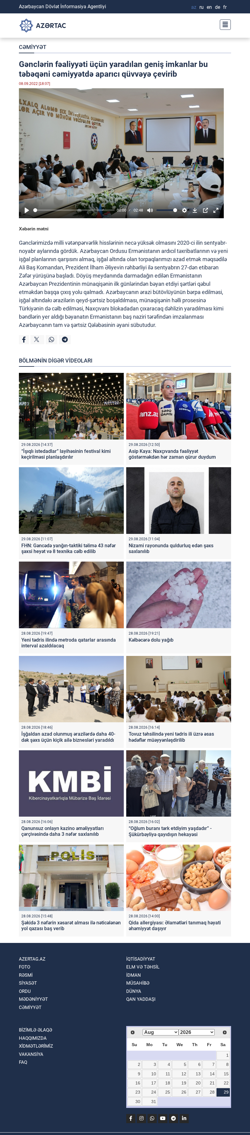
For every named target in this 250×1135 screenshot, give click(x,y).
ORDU (25, 991)
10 (153, 1073)
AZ (193, 7)
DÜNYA (133, 991)
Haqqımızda (33, 1038)
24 (153, 1092)
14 (212, 1073)
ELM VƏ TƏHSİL (142, 967)
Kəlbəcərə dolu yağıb (151, 640)
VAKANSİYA (31, 1054)
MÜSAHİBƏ (137, 983)
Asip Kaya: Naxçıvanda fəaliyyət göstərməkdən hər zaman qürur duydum (172, 454)
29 (226, 1092)
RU (201, 7)
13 (198, 1073)
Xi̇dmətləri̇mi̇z (36, 1046)
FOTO (24, 967)
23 (137, 1092)
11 (168, 1073)
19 (183, 1083)
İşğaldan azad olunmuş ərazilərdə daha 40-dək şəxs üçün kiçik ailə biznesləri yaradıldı (68, 737)
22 (226, 1083)
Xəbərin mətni (33, 228)
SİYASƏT (28, 983)
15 (226, 1073)
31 (153, 1101)
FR (225, 7)
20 (198, 1083)
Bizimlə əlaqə (35, 1030)
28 (212, 1092)
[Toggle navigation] (223, 23)
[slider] (74, 210)
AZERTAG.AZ (32, 959)
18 (167, 1083)
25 (167, 1092)
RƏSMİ (26, 975)
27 (198, 1092)
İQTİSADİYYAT (140, 959)
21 (212, 1083)
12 (183, 1073)
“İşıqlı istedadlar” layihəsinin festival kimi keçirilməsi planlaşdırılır (66, 454)
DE (217, 7)
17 (153, 1083)
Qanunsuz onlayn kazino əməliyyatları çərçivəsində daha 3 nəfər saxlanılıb (62, 831)
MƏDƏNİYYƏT (33, 999)
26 (183, 1092)
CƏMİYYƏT (32, 47)
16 (137, 1083)
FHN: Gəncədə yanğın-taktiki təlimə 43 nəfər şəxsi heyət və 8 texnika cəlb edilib (68, 548)
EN (209, 7)
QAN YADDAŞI (140, 999)
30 (137, 1101)
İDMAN (133, 975)
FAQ (23, 1062)
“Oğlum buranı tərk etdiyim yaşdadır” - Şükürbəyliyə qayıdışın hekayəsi (170, 831)
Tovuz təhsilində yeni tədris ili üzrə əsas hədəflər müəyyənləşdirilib (171, 737)
